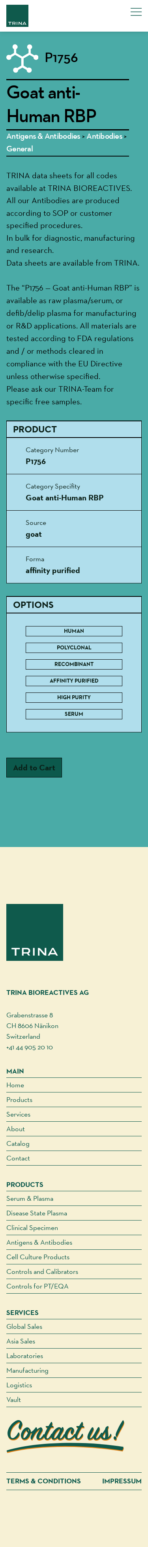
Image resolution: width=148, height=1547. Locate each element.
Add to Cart (34, 767)
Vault (13, 1399)
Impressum (122, 1481)
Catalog (18, 1143)
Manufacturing (27, 1370)
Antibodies (104, 136)
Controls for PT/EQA (37, 1285)
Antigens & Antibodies (43, 136)
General (19, 149)
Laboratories (24, 1355)
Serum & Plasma (29, 1198)
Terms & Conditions (43, 1481)
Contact (18, 1157)
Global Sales (24, 1326)
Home (15, 1084)
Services (18, 1114)
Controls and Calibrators (42, 1271)
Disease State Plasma (36, 1212)
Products (19, 1099)
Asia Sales (20, 1340)
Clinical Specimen (32, 1227)
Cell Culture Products (37, 1256)
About (15, 1128)
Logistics (19, 1384)
